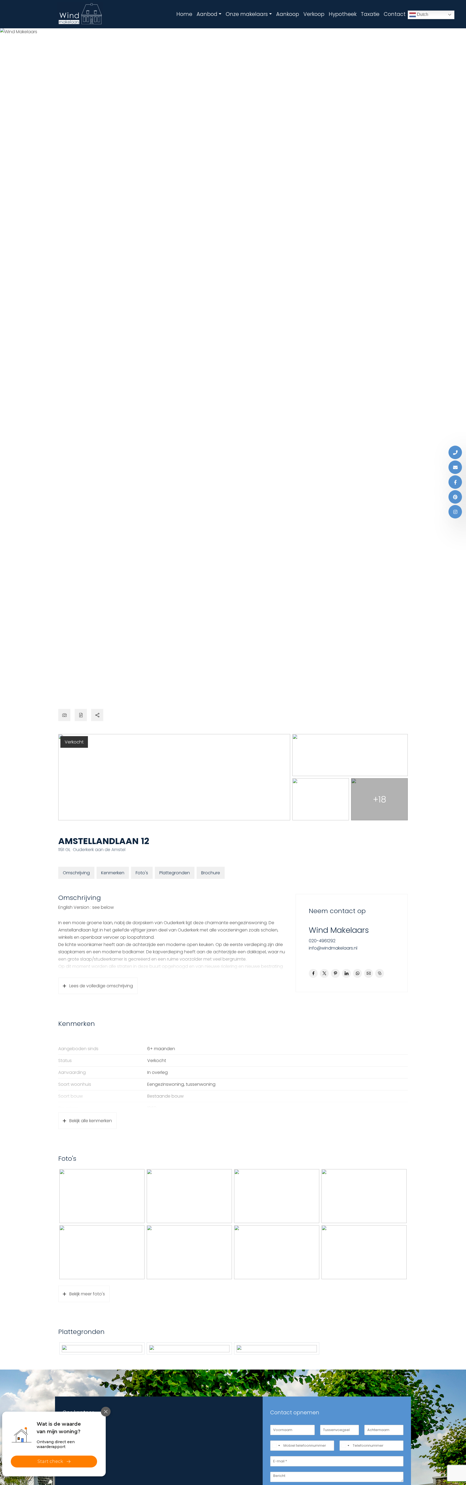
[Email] (455, 467)
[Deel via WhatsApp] (357, 973)
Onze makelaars (247, 14)
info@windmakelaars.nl (333, 948)
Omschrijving (76, 873)
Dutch (422, 14)
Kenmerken (112, 873)
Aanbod (207, 14)
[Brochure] (81, 715)
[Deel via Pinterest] (335, 973)
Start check (50, 1461)
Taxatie (370, 14)
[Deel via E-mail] (368, 973)
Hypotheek (343, 14)
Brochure (210, 873)
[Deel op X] (324, 973)
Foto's (142, 873)
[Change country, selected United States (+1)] (276, 1445)
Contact (395, 14)
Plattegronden (174, 873)
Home (184, 14)
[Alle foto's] (64, 715)
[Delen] (97, 715)
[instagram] (455, 511)
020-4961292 (322, 941)
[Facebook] (455, 482)
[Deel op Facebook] (313, 973)
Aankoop (287, 14)
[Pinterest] (455, 497)
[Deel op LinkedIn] (346, 973)
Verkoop (313, 14)
